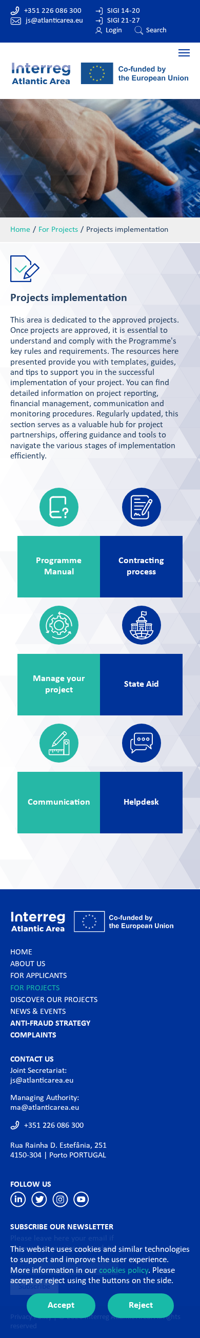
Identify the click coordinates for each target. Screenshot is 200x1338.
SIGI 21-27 (123, 21)
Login (114, 30)
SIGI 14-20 (123, 11)
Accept (61, 1305)
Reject (141, 1305)
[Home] (100, 73)
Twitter (39, 1199)
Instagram (60, 1199)
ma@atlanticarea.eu (44, 1108)
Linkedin (18, 1199)
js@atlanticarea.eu (54, 21)
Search (156, 30)
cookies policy (123, 1270)
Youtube (81, 1199)
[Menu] (100, 52)
